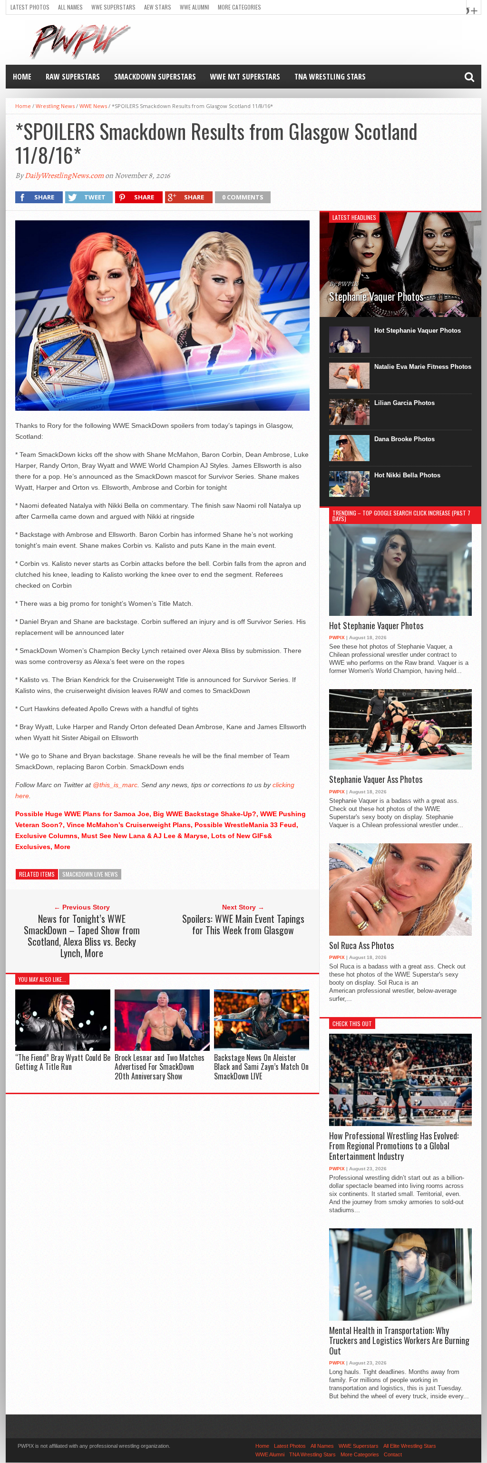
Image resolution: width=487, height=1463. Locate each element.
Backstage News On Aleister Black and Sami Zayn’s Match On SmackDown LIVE (261, 1066)
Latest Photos (29, 7)
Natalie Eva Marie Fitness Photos (422, 366)
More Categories (239, 7)
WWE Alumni (194, 7)
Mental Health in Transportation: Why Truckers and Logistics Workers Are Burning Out (399, 1340)
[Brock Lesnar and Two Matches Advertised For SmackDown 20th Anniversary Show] (162, 1049)
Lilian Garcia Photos (404, 402)
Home (22, 76)
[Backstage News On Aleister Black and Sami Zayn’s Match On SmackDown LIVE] (261, 1049)
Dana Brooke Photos (404, 439)
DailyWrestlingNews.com (64, 175)
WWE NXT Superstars (245, 76)
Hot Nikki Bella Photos (407, 475)
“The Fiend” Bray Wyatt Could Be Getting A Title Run (62, 1062)
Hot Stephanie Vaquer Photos (417, 330)
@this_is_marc (115, 785)
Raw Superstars (73, 76)
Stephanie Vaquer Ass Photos (375, 779)
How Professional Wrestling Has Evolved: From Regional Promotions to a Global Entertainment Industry (393, 1146)
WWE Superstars (113, 7)
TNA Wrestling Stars (330, 76)
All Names (70, 7)
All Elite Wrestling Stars (409, 1446)
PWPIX (337, 637)
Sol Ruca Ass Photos (361, 945)
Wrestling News (55, 105)
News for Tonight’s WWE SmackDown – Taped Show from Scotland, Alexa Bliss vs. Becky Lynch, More (82, 936)
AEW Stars (157, 7)
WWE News (93, 105)
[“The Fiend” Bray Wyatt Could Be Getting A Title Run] (62, 1049)
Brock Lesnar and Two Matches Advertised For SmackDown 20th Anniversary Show (160, 1066)
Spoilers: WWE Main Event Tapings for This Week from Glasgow (243, 924)
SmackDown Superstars (155, 76)
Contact (393, 1454)
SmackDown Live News (90, 874)
